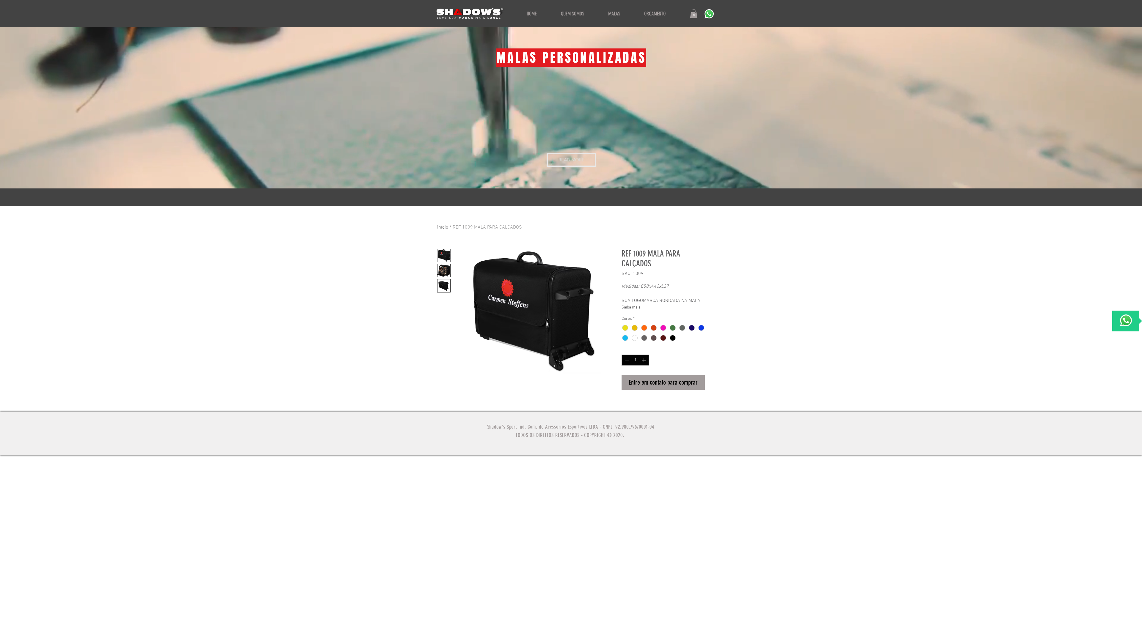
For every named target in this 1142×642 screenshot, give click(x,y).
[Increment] (644, 360)
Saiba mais (631, 307)
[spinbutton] (635, 360)
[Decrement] (626, 360)
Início (442, 227)
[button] (693, 13)
